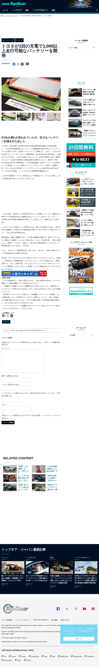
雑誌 (53, 10)
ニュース (5, 10)
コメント (6, 348)
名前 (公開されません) (10, 376)
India (45, 656)
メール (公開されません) (10, 384)
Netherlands (77, 656)
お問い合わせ (65, 620)
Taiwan (28, 660)
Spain (19, 660)
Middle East (64, 656)
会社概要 (54, 620)
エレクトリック (14, 15)
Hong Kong (35, 656)
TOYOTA (6, 322)
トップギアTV (17, 10)
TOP (2, 15)
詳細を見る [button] (71, 633)
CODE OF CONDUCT (41, 620)
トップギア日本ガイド (40, 10)
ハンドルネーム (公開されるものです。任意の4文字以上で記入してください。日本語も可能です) (31, 394)
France (13, 656)
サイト (4, 404)
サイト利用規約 (7, 620)
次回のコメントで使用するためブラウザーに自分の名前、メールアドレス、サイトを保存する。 (31, 417)
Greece (23, 656)
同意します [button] (79, 638)
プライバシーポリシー (23, 620)
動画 (27, 10)
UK (5, 656)
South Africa (8, 660)
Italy (53, 656)
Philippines (90, 656)
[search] (97, 10)
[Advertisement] (49, 26)
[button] (57, 95)
